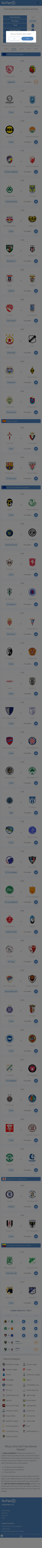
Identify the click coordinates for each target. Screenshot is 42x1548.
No (14, 39)
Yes (27, 39)
